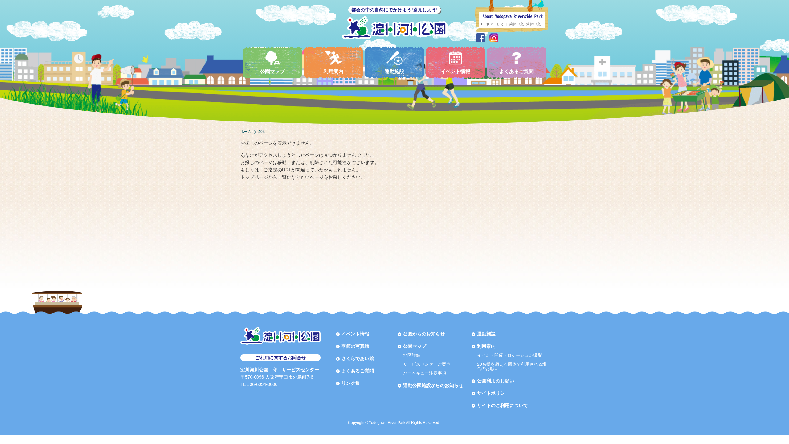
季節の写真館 (355, 346)
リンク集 (350, 383)
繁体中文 (533, 24)
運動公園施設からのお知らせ (433, 385)
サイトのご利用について (502, 405)
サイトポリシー (493, 393)
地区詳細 (411, 355)
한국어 (501, 24)
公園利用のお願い (495, 380)
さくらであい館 (357, 358)
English (487, 24)
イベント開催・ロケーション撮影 (509, 355)
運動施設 (394, 71)
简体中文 (516, 24)
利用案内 (333, 71)
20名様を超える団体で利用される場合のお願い (512, 366)
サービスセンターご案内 (427, 364)
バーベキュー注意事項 (424, 373)
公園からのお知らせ (424, 333)
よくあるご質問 (516, 71)
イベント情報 (455, 71)
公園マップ (272, 71)
